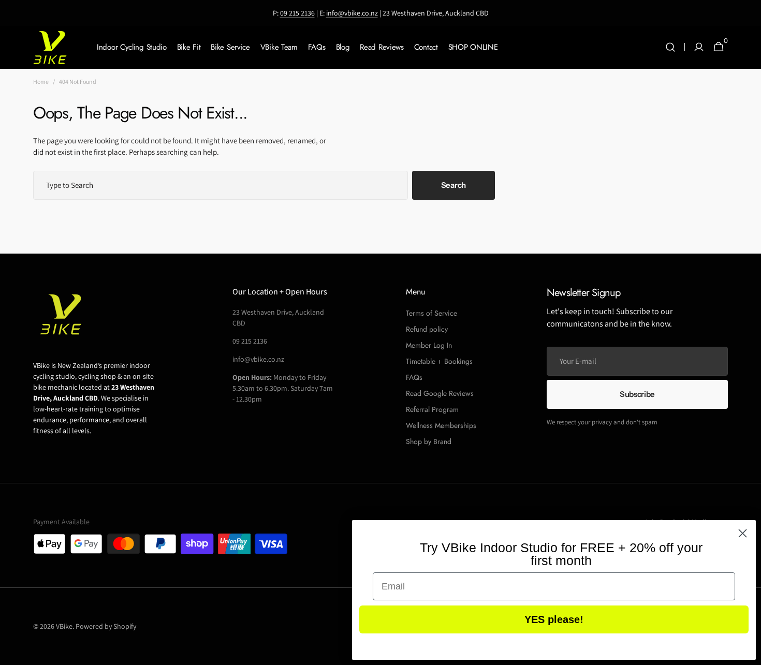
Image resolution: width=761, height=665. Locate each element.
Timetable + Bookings (439, 361)
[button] (670, 47)
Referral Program (432, 409)
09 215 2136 (297, 13)
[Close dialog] (743, 533)
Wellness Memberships (441, 425)
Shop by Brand (428, 441)
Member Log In (429, 345)
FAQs (414, 377)
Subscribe (637, 394)
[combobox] (220, 185)
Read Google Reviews (440, 393)
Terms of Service (431, 313)
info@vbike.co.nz (352, 13)
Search (453, 185)
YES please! (553, 619)
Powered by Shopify (106, 626)
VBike (64, 626)
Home (41, 81)
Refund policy (427, 329)
